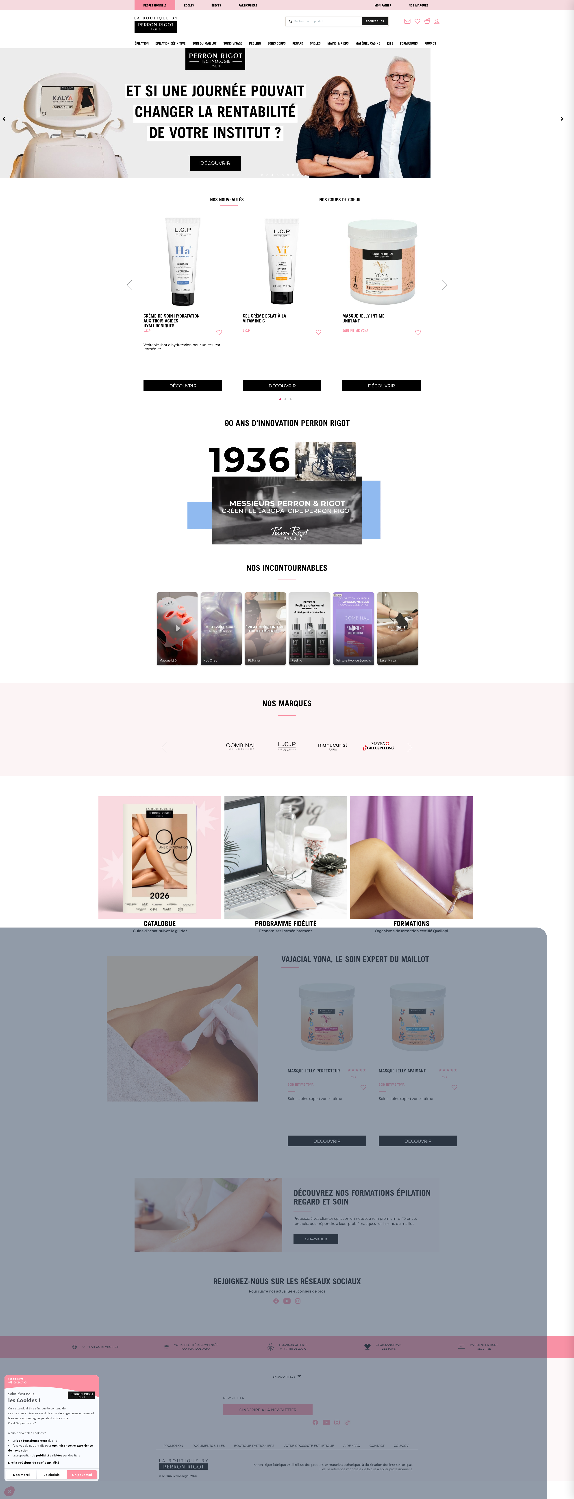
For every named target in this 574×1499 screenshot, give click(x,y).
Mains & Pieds (338, 43)
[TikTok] (347, 1422)
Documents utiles (208, 1445)
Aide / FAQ (351, 1445)
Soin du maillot (204, 43)
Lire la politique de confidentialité (33, 1463)
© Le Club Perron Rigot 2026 (178, 1476)
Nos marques (418, 5)
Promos (430, 43)
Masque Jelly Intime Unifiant (363, 318)
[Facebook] (276, 1301)
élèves (216, 5)
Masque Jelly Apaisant (402, 1071)
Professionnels (155, 5)
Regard (297, 43)
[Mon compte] (436, 20)
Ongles (315, 43)
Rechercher (375, 21)
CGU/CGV (401, 1445)
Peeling (255, 43)
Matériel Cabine (367, 43)
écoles (189, 5)
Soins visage (232, 43)
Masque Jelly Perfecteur (314, 1071)
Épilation (142, 43)
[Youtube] (287, 1301)
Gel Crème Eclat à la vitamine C (264, 318)
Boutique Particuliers (254, 1445)
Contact (377, 1445)
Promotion (173, 1445)
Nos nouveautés (227, 199)
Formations (409, 43)
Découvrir (182, 385)
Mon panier (382, 5)
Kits (390, 43)
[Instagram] (298, 1301)
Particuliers (248, 5)
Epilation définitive (170, 43)
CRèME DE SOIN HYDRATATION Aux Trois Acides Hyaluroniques (172, 321)
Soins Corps (276, 43)
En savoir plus (316, 1239)
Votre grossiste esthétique (309, 1445)
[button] (9, 1491)
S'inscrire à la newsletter (267, 1409)
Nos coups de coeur (340, 199)
